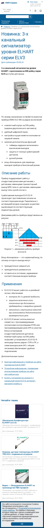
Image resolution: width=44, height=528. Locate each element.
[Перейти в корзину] (40, 11)
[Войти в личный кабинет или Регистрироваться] (35, 11)
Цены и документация (24, 22)
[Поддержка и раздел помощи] (30, 11)
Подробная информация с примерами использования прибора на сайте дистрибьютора (21, 371)
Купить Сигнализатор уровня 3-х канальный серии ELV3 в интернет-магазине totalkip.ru (20, 381)
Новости (7, 26)
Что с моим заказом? (7, 10)
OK (22, 524)
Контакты (38, 22)
